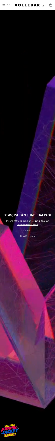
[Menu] (3, 5)
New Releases (27, 236)
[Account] (43, 5)
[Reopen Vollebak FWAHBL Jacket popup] (10, 430)
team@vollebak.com (27, 224)
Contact (27, 230)
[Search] (9, 5)
